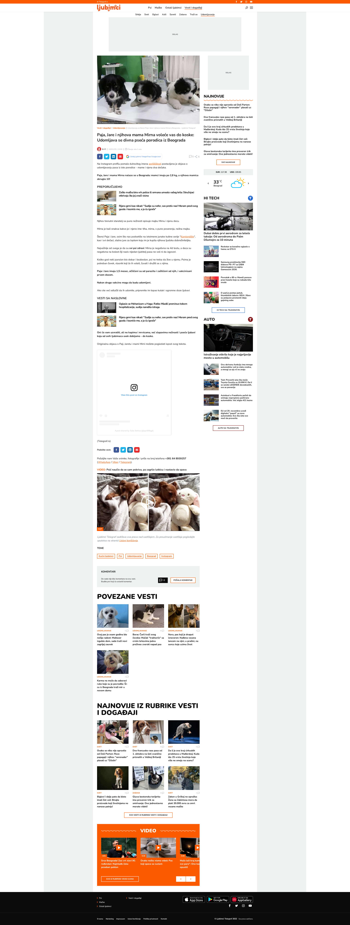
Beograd (151, 556)
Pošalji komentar (182, 580)
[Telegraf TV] (251, 2)
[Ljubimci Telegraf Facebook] (236, 2)
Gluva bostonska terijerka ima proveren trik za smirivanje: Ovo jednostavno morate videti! (228, 152)
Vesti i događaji (104, 128)
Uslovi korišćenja (128, 540)
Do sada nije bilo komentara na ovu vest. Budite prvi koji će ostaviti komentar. (118, 580)
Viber (115, 462)
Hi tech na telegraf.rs (228, 310)
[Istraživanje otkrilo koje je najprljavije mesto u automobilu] (228, 338)
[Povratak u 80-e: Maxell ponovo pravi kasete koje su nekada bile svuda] (211, 282)
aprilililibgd (155, 163)
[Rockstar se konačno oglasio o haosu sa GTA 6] (211, 251)
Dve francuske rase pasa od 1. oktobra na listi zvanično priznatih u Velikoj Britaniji (228, 118)
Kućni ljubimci (106, 556)
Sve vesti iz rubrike (148, 815)
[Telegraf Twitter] (241, 2)
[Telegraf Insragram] (246, 2)
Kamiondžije (187, 236)
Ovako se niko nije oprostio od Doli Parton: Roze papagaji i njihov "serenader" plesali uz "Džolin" (227, 107)
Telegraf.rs (103, 2)
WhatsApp (104, 462)
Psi (120, 556)
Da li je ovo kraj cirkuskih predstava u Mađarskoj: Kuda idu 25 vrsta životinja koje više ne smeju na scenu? (227, 129)
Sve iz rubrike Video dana (120, 879)
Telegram (125, 462)
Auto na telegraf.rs (228, 428)
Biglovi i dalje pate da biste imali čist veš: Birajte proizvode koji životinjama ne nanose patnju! (227, 142)
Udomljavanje (119, 128)
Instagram (166, 556)
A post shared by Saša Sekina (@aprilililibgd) (134, 431)
